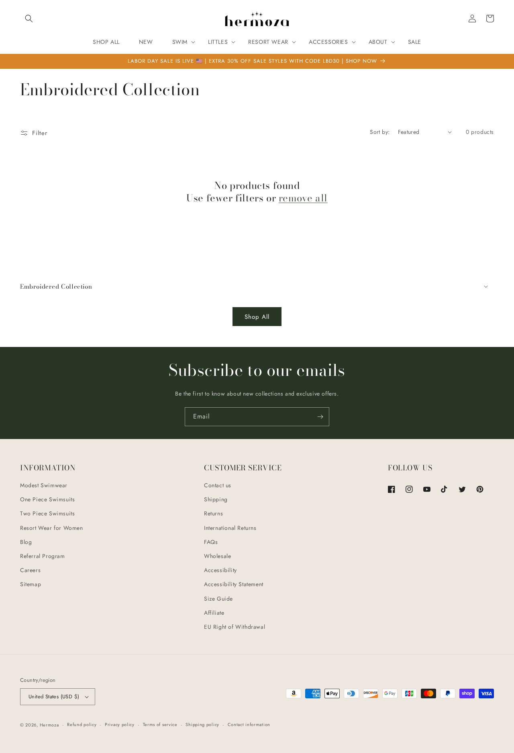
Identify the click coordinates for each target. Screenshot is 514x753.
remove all (303, 198)
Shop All (257, 316)
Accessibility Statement (233, 584)
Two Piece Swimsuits (47, 513)
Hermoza (49, 725)
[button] (29, 18)
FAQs (211, 542)
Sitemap (30, 584)
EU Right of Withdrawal (234, 627)
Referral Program (42, 556)
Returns (213, 513)
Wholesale (217, 556)
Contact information (249, 724)
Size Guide (218, 599)
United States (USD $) (54, 696)
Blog (26, 542)
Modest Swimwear (43, 485)
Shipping (216, 499)
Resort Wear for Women (51, 528)
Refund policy (81, 724)
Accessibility (220, 570)
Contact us (217, 485)
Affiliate (214, 613)
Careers (30, 570)
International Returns (230, 528)
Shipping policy (202, 724)
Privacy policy (120, 724)
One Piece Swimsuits (47, 499)
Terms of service (160, 724)
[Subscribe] (320, 416)
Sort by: (380, 132)
